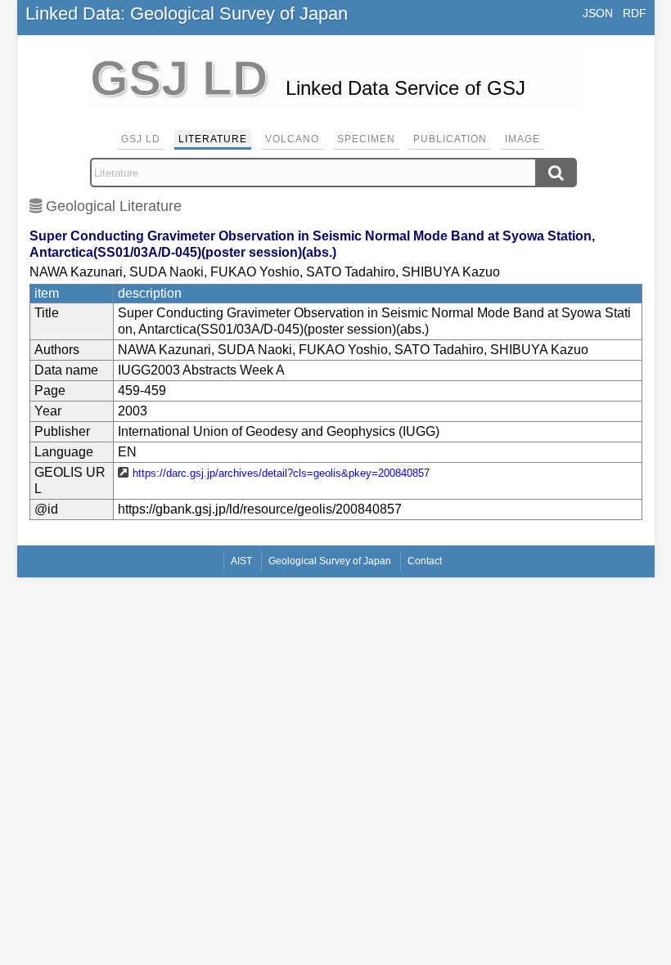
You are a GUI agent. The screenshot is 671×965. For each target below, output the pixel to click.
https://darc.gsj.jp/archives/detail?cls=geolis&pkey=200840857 (281, 473)
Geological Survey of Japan (329, 561)
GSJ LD (140, 139)
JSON (598, 13)
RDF (634, 13)
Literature (212, 139)
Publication (450, 139)
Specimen (366, 139)
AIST (241, 561)
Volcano (292, 139)
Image (522, 139)
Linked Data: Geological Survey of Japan (186, 13)
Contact (425, 561)
